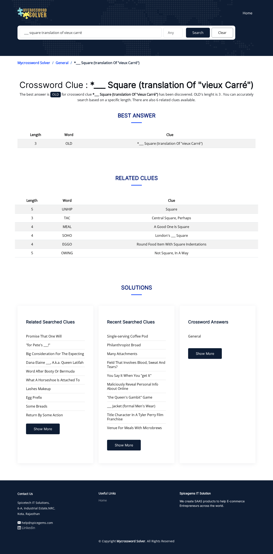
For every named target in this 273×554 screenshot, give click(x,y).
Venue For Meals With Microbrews (134, 428)
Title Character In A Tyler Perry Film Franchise (135, 417)
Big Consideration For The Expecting (55, 354)
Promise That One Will (44, 336)
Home (247, 13)
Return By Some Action (44, 415)
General (62, 62)
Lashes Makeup (38, 389)
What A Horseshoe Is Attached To (53, 380)
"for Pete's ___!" (38, 345)
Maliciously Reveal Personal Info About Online (132, 386)
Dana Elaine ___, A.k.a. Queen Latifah (55, 362)
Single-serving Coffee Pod (127, 336)
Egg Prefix (34, 397)
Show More (43, 429)
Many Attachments (122, 354)
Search (197, 32)
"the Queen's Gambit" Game (129, 397)
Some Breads (36, 406)
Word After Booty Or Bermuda (50, 371)
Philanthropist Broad (124, 345)
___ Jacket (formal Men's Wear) (131, 406)
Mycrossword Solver (33, 62)
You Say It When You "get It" (129, 375)
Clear (222, 32)
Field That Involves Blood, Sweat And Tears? (136, 364)
